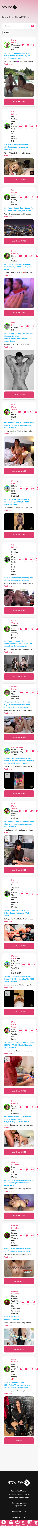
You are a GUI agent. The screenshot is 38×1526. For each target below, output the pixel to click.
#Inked (23, 264)
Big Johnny (14, 112)
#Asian (14, 58)
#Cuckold (14, 210)
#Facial (13, 56)
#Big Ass (28, 267)
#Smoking (16, 641)
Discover (16, 1517)
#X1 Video (8, 53)
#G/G (6, 705)
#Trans (14, 145)
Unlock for (19, 102)
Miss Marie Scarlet (14, 407)
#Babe (14, 147)
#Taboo (12, 910)
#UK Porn (7, 145)
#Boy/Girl (26, 56)
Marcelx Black (14, 482)
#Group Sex (26, 702)
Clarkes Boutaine (15, 1163)
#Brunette (28, 425)
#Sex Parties (8, 702)
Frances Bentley (14, 687)
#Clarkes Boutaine (26, 1180)
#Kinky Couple (9, 913)
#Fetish (7, 56)
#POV (19, 145)
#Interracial (24, 499)
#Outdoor (16, 53)
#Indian (7, 210)
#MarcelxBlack (14, 499)
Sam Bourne (14, 191)
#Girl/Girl (7, 425)
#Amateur (8, 150)
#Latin (16, 1180)
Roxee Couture (14, 252)
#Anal (20, 58)
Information (16, 1511)
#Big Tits (14, 333)
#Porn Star (25, 910)
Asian (6, 32)
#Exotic (19, 56)
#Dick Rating (9, 1385)
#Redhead (24, 423)
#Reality (7, 758)
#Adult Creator (9, 341)
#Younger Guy (17, 208)
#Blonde (25, 145)
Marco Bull (14, 324)
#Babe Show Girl (10, 646)
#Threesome (8, 1180)
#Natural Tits (25, 53)
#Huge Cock (8, 979)
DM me (19, 1440)
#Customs (18, 1385)
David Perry (13, 41)
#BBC (27, 502)
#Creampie (14, 761)
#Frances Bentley (15, 705)
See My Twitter (19, 394)
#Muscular (27, 1117)
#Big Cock (8, 58)
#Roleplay (16, 264)
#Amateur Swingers (11, 339)
